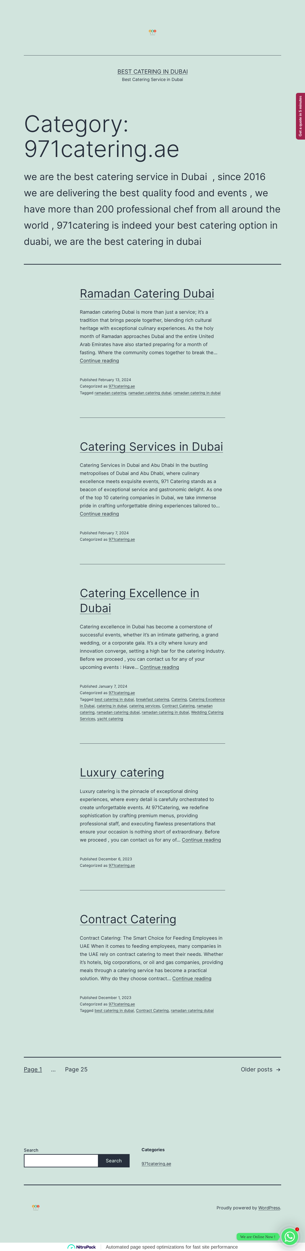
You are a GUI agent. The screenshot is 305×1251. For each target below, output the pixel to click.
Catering (179, 699)
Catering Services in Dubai (151, 446)
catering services (144, 705)
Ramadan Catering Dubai (147, 293)
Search (31, 1150)
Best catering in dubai (152, 71)
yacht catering (110, 718)
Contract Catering (178, 705)
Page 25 (76, 1069)
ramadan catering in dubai (197, 392)
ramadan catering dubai (149, 392)
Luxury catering (122, 772)
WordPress (269, 1207)
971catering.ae (122, 386)
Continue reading (99, 360)
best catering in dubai (114, 699)
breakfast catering (152, 699)
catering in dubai (112, 705)
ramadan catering (110, 392)
